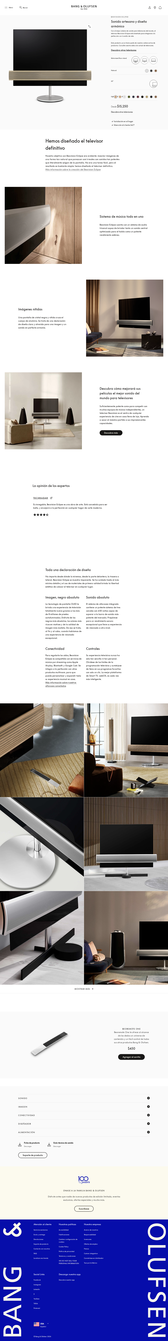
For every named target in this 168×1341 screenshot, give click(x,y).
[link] (150, 8)
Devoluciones (38, 1239)
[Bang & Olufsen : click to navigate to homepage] (84, 7)
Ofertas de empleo (91, 1244)
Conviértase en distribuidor (93, 1258)
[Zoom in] (50, 64)
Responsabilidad (90, 1235)
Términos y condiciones (67, 1256)
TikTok (36, 1303)
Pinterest (37, 1308)
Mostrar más (82, 989)
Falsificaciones (64, 1235)
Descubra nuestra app (67, 1280)
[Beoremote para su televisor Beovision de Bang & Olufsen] (50, 1045)
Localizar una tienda (41, 1258)
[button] (134, 71)
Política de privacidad (66, 1251)
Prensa (86, 1249)
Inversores (87, 1239)
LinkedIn (37, 1289)
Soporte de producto (33, 1155)
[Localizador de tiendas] (155, 8)
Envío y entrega (39, 1235)
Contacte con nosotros (42, 1249)
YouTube (36, 1299)
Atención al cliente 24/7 (124, 125)
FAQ (35, 1253)
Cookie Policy (64, 1247)
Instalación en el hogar (123, 121)
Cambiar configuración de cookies (68, 1240)
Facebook (37, 1280)
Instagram (37, 1285)
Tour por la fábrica (90, 1263)
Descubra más (111, 433)
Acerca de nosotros (91, 1230)
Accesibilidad (64, 1230)
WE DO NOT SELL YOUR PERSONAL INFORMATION (69, 1262)
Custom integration (91, 1253)
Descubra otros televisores (123, 50)
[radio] (135, 60)
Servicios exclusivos (41, 1230)
